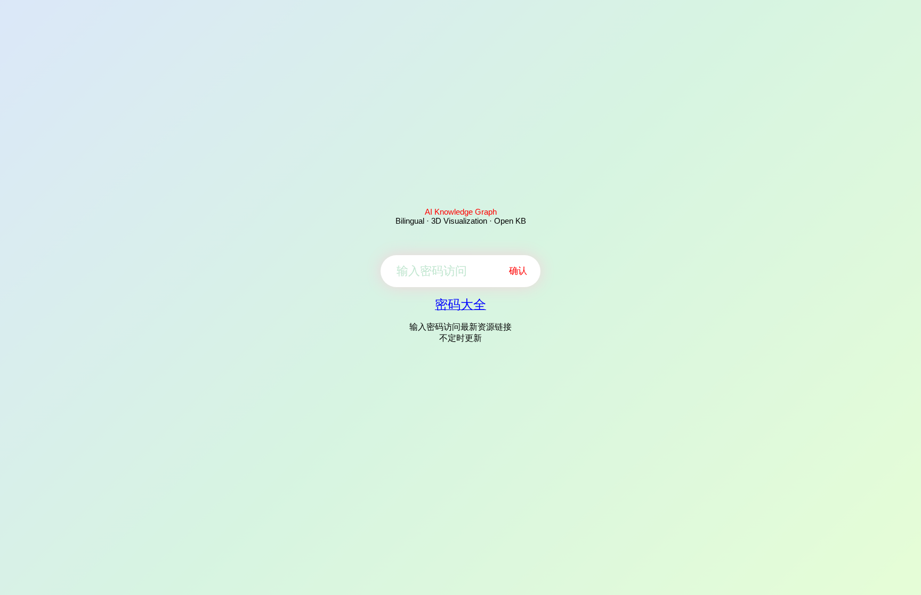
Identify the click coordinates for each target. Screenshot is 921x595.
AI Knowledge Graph (461, 211)
